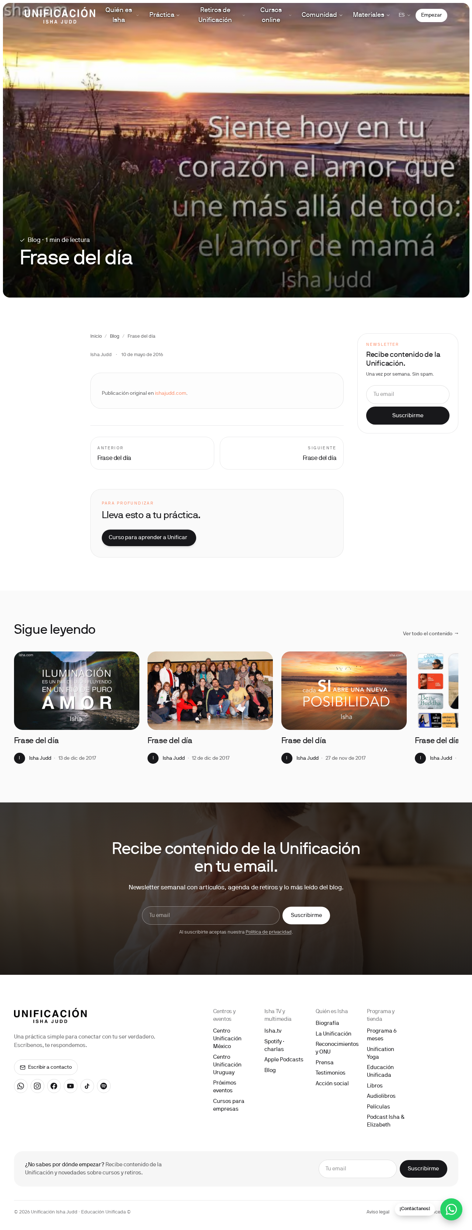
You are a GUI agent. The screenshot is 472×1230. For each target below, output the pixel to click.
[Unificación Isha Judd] (60, 15)
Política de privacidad (269, 932)
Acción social (332, 1083)
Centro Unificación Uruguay (227, 1065)
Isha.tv (272, 1031)
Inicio (96, 336)
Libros (375, 1086)
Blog (114, 336)
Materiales (368, 15)
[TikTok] (87, 1086)
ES (402, 15)
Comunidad (319, 15)
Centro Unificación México (227, 1039)
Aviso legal (378, 1212)
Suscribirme (407, 415)
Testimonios (331, 1073)
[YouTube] (71, 1086)
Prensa (325, 1062)
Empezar (431, 15)
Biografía (327, 1023)
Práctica (161, 15)
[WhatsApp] (21, 1086)
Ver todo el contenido (430, 634)
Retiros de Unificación (215, 15)
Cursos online (271, 15)
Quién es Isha (118, 15)
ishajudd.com (170, 393)
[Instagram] (38, 1086)
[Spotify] (104, 1086)
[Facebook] (54, 1086)
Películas (378, 1107)
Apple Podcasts (283, 1059)
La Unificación (333, 1034)
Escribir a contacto (50, 1067)
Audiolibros (381, 1096)
